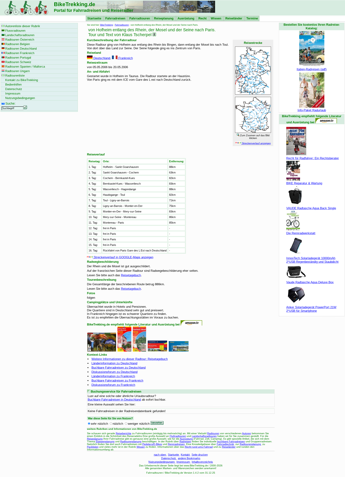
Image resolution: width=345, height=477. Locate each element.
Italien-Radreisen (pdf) (312, 69)
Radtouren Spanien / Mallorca (25, 66)
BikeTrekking (106, 25)
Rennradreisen (176, 444)
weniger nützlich (139, 423)
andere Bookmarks (189, 458)
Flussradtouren (15, 30)
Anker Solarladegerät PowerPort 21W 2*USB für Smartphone (311, 309)
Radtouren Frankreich (19, 53)
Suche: (10, 103)
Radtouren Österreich (19, 39)
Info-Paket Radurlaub (312, 110)
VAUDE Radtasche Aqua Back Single (311, 208)
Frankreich (125, 58)
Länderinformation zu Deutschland (114, 363)
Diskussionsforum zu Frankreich (113, 385)
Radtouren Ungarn (17, 71)
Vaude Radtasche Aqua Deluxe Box (310, 282)
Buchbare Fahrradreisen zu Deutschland (118, 367)
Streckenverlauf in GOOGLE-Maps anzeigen (123, 257)
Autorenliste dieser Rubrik (22, 26)
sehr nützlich (99, 423)
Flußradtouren (178, 436)
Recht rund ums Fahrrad (199, 447)
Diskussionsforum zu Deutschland (114, 372)
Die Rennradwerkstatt (300, 233)
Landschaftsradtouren (204, 436)
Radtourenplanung (130, 441)
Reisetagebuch (131, 275)
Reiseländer (234, 18)
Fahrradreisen (115, 18)
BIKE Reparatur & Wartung (304, 183)
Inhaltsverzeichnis (202, 461)
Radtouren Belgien (17, 44)
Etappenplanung (105, 441)
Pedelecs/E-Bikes (152, 444)
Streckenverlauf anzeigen (256, 143)
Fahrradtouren (140, 18)
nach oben (160, 454)
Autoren (246, 433)
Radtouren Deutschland (21, 48)
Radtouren (213, 433)
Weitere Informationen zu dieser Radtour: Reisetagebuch (129, 359)
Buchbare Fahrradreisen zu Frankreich (117, 380)
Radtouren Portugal (18, 57)
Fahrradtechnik (225, 444)
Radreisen (185, 441)
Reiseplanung (164, 18)
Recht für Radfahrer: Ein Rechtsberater (312, 158)
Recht (203, 18)
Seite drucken (200, 454)
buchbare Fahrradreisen (231, 441)
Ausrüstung (186, 18)
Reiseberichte (123, 433)
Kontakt (185, 454)
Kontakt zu (21, 80)
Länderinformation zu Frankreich (113, 376)
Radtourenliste (15, 75)
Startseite (94, 18)
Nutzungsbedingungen (161, 461)
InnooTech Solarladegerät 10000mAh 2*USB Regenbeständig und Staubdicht (312, 259)
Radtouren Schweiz (18, 62)
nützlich (118, 423)
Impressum (183, 461)
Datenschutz (169, 458)
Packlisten (92, 447)
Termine (252, 18)
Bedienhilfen (13, 84)
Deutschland (101, 58)
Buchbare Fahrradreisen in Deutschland (114, 399)
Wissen (216, 18)
